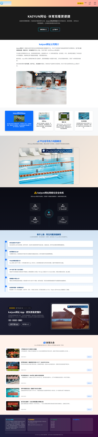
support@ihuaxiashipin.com (36, 424)
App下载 (53, 421)
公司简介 (90, 3)
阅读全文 (89, 356)
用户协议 (53, 425)
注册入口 (81, 3)
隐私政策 (53, 424)
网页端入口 (44, 29)
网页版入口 (25, 324)
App (86, 2)
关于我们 (53, 423)
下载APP (56, 29)
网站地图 (53, 427)
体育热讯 (95, 3)
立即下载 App (14, 324)
